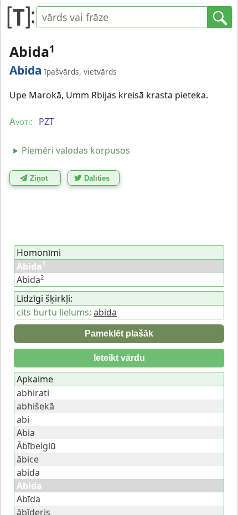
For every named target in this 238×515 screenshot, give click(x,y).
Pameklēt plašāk (119, 333)
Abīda (28, 499)
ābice (28, 459)
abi (23, 419)
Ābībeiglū (36, 446)
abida (105, 312)
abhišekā (35, 406)
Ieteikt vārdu (119, 357)
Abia (26, 433)
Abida (30, 280)
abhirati (33, 393)
